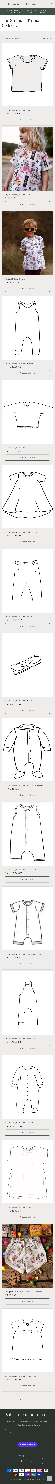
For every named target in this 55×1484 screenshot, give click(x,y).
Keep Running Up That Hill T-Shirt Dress (21, 532)
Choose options (27, 120)
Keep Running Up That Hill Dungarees (20, 1039)
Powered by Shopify (39, 1479)
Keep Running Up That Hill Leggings (19, 617)
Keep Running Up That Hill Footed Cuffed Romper (24, 785)
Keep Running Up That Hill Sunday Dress (21, 1207)
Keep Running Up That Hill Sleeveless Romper (23, 870)
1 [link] (20, 1399)
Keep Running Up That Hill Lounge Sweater (22, 448)
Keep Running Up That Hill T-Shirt (18, 110)
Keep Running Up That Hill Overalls (19, 363)
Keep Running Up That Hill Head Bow (19, 701)
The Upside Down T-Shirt (15, 279)
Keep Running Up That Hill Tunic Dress (20, 1376)
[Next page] (34, 1399)
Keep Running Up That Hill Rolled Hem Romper (23, 954)
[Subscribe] (47, 1432)
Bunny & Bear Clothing (23, 1479)
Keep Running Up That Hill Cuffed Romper (21, 1123)
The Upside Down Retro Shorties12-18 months (23, 1292)
